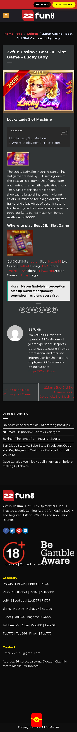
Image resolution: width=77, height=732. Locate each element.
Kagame (33, 617)
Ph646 (44, 584)
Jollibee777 (11, 625)
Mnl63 (34, 592)
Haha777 (32, 608)
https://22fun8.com (42, 371)
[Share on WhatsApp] (22, 310)
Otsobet (21, 592)
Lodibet (20, 600)
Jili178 (7, 608)
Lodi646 (19, 617)
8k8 (45, 266)
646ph (46, 617)
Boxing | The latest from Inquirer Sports (31, 438)
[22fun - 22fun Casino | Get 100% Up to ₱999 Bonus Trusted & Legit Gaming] (38, 15)
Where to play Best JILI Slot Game (36, 143)
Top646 (21, 633)
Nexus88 (54, 261)
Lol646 (7, 600)
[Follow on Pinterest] (19, 531)
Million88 (47, 592)
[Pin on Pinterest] (48, 310)
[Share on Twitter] (35, 310)
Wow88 (36, 625)
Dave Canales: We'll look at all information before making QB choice (38, 464)
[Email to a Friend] (42, 310)
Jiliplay (24, 275)
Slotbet (23, 266)
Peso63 (8, 592)
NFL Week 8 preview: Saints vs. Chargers (31, 432)
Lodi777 (33, 600)
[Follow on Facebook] (6, 531)
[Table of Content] (64, 132)
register (42, 4)
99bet (7, 617)
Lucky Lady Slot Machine (29, 138)
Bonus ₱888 (64, 4)
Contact (25, 564)
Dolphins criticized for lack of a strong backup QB (38, 425)
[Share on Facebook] (29, 310)
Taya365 (50, 625)
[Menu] (6, 16)
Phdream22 (16, 271)
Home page (13, 33)
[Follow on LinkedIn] (25, 531)
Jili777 (46, 600)
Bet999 (47, 608)
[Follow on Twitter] (12, 531)
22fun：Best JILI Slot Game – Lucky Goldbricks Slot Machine (57, 392)
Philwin (20, 584)
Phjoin (33, 633)
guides (32, 33)
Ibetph (34, 261)
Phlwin (8, 584)
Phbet (32, 584)
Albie (25, 625)
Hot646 (18, 608)
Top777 (8, 633)
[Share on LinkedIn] (55, 310)
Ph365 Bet (46, 271)
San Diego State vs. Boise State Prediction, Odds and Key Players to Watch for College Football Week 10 (37, 450)
